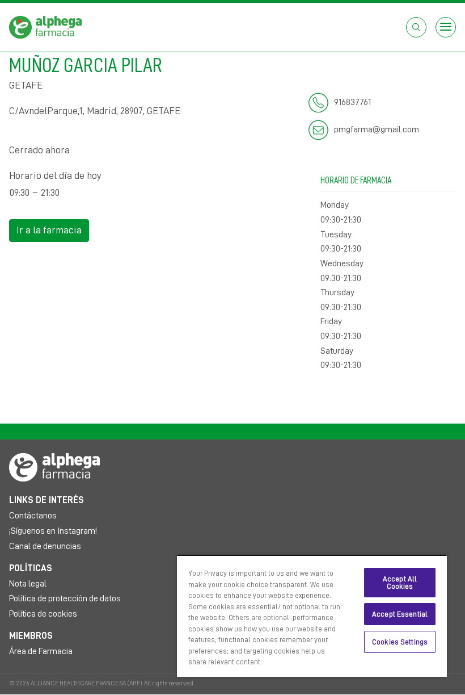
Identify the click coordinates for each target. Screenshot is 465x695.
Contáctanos (33, 515)
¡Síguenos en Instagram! (53, 530)
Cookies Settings (400, 642)
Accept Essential (400, 614)
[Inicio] (45, 27)
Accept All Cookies (400, 582)
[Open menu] (446, 27)
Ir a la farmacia (49, 230)
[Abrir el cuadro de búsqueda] (416, 27)
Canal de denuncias (45, 546)
